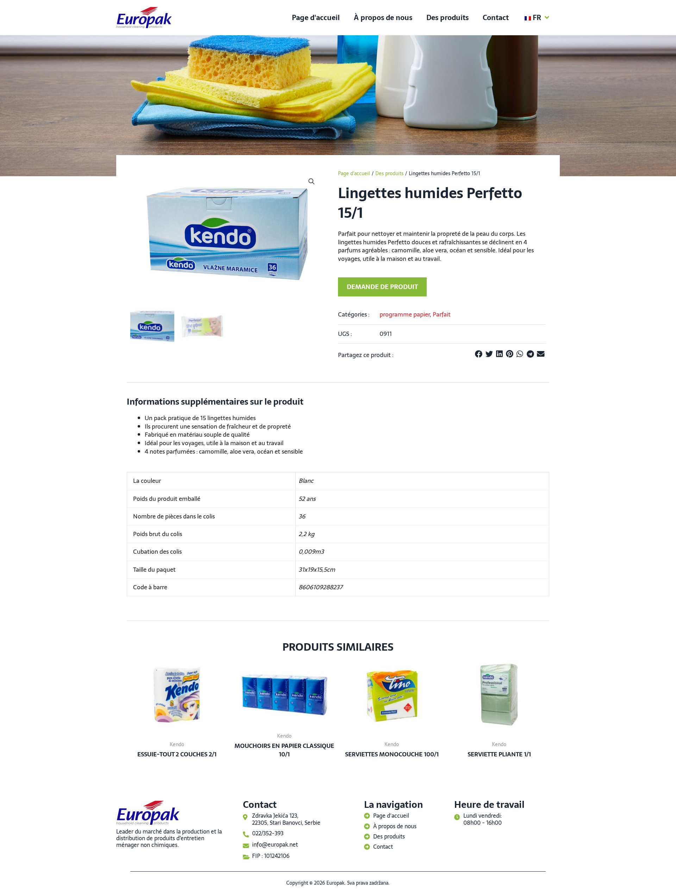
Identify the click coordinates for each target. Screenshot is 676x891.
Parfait (442, 314)
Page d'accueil (316, 17)
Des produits (447, 17)
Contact (496, 17)
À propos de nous (383, 17)
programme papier (405, 314)
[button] (311, 181)
